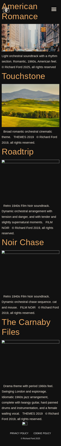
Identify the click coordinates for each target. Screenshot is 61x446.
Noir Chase (23, 242)
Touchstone (23, 76)
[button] (54, 9)
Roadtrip (18, 151)
